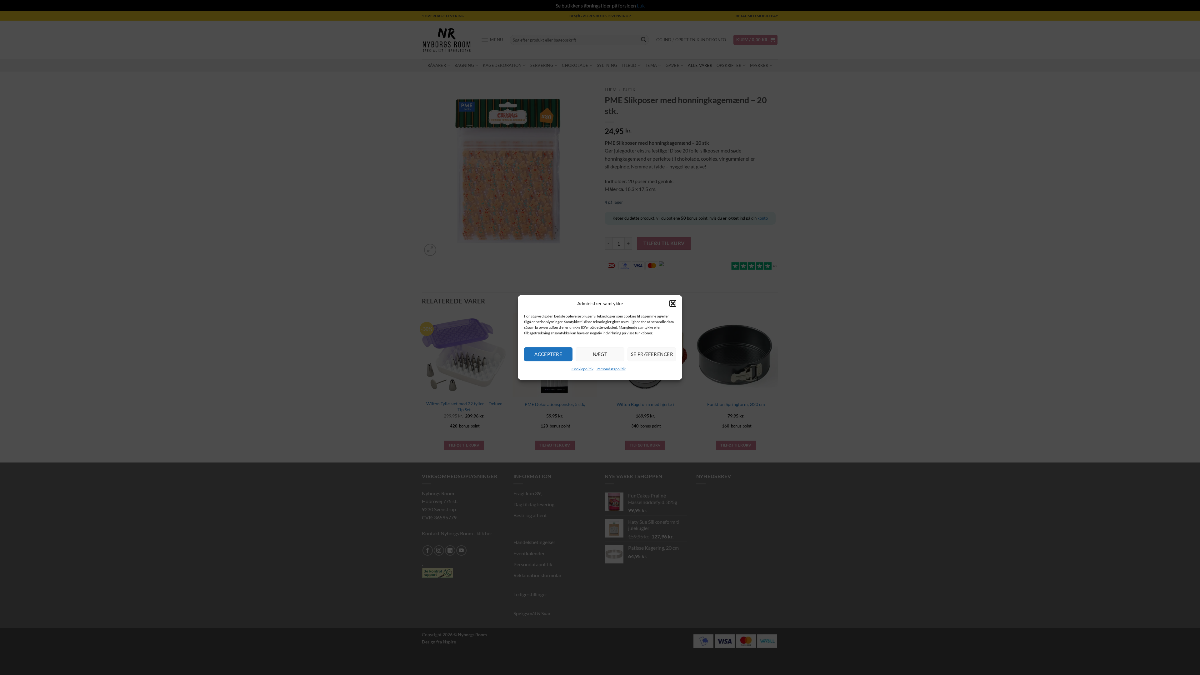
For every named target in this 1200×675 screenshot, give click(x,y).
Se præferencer (652, 354)
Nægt (600, 354)
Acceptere (548, 354)
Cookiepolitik (582, 369)
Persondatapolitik (611, 369)
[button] (673, 303)
